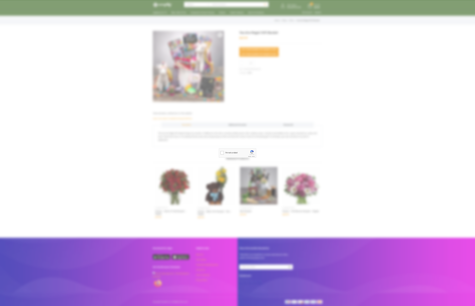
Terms (253, 156)
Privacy (249, 156)
